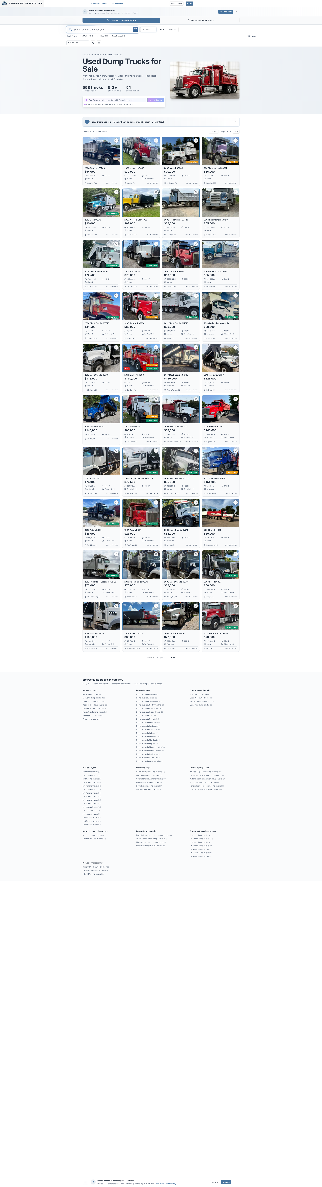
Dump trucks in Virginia (147, 743)
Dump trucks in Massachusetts (150, 747)
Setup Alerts (227, 12)
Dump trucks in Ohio (146, 715)
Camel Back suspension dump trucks (207, 775)
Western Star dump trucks (95, 705)
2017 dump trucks (92, 789)
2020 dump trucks (92, 779)
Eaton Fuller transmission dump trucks (154, 835)
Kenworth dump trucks (94, 698)
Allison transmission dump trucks (151, 839)
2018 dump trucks (92, 786)
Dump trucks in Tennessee (149, 701)
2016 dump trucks (92, 793)
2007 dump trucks (92, 824)
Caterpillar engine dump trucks (151, 779)
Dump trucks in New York (148, 729)
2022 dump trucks (91, 772)
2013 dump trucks (92, 803)
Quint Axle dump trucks (201, 705)
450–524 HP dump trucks (95, 870)
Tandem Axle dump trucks (202, 701)
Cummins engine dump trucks (150, 772)
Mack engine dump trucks (149, 775)
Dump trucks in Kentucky (148, 726)
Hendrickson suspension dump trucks (207, 786)
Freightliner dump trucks (94, 708)
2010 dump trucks (91, 814)
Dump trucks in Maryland (148, 740)
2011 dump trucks (91, 810)
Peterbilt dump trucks (94, 701)
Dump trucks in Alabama (147, 736)
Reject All (215, 1182)
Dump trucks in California (148, 758)
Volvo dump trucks (92, 719)
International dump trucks (95, 712)
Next (236, 131)
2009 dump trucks (92, 817)
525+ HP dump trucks (93, 874)
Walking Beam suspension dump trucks (207, 779)
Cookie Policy (170, 1184)
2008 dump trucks (92, 821)
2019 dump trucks (92, 782)
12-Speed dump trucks (201, 853)
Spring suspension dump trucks (204, 782)
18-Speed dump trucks (201, 846)
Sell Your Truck (176, 3)
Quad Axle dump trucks (201, 698)
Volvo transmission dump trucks (150, 846)
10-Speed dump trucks (201, 839)
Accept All (226, 1182)
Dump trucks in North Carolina (150, 705)
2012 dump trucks (92, 807)
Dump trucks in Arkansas (148, 722)
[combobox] (77, 43)
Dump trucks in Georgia (147, 719)
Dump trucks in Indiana (147, 733)
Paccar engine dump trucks (149, 782)
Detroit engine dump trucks (149, 786)
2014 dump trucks (92, 800)
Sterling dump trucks (93, 715)
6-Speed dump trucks (201, 842)
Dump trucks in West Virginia (149, 761)
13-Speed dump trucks (201, 849)
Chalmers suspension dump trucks (206, 789)
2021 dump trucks (91, 775)
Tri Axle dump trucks (200, 694)
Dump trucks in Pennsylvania (149, 712)
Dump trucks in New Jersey (149, 708)
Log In (189, 3)
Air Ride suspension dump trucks (205, 772)
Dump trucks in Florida (147, 694)
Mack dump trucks (92, 694)
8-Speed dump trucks (201, 835)
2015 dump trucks (92, 796)
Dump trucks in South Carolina (150, 751)
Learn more (159, 1184)
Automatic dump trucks (94, 839)
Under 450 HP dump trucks (96, 867)
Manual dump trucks (93, 835)
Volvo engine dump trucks (148, 789)
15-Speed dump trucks (200, 856)
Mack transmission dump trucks (151, 842)
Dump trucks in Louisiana (148, 754)
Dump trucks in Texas (146, 698)
